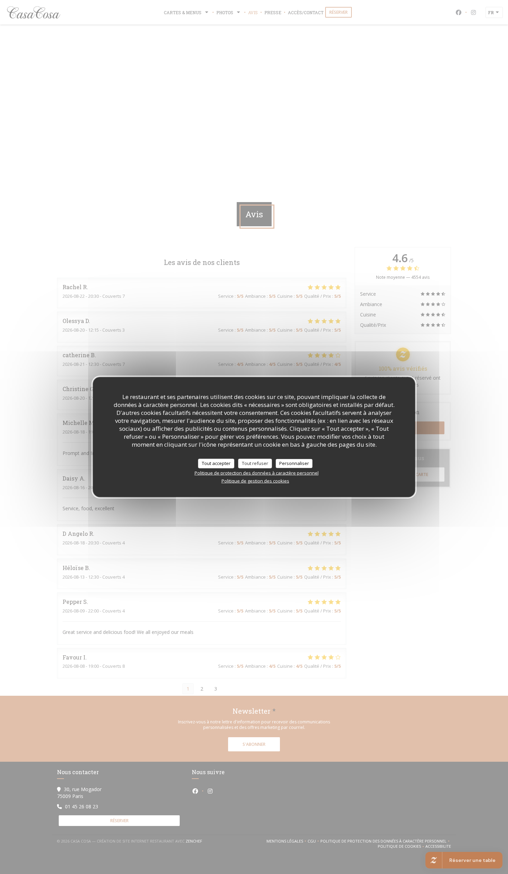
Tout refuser (255, 463)
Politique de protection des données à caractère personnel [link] (257, 472)
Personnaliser (294, 463)
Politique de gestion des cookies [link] (255, 480)
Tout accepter (216, 463)
